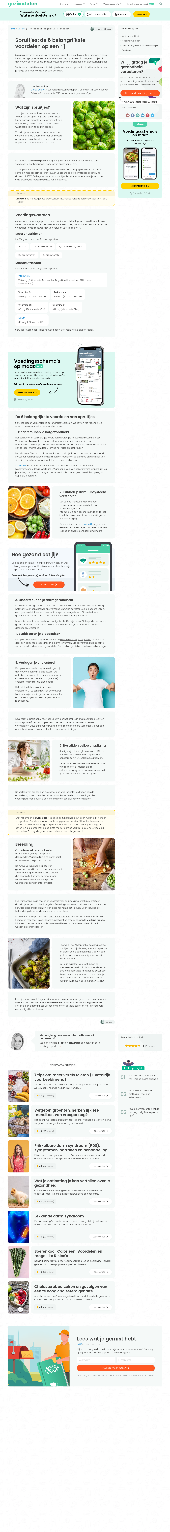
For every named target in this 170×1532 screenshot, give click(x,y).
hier (60, 1046)
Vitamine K (24, 275)
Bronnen (109, 1022)
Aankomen (123, 14)
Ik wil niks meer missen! (114, 1367)
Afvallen (73, 14)
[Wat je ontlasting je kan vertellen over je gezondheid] (18, 1192)
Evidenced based (103, 29)
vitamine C (86, 524)
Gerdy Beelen (38, 89)
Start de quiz (47, 584)
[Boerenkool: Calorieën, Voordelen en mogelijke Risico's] (18, 1262)
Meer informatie (26, 392)
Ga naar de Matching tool (138, 93)
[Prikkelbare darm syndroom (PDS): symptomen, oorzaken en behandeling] (18, 1156)
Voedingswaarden (131, 40)
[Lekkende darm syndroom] (18, 1227)
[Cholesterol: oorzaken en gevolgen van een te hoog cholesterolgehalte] (18, 1297)
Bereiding (126, 50)
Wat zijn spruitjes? (131, 36)
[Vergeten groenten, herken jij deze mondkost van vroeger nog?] (18, 1121)
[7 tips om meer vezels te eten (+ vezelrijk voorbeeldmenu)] (18, 1086)
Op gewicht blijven (99, 14)
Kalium (21, 317)
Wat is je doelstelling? (38, 15)
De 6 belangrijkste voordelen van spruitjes (141, 45)
